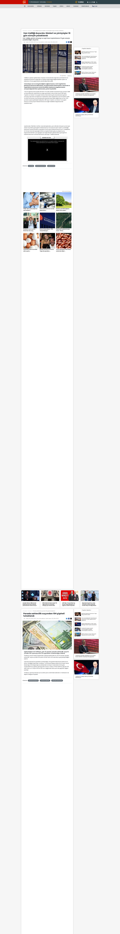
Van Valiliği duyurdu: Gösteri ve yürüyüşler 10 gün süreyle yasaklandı (48, 30)
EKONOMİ (47, 6)
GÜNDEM (39, 6)
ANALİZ (68, 6)
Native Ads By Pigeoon (66, 191)
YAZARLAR (75, 6)
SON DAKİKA (31, 6)
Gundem (30, 30)
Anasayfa (25, 30)
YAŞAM (54, 6)
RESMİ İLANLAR (85, 6)
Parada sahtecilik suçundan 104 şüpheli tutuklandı (44, 611)
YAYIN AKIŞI (42, 2)
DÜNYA (61, 6)
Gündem (30, 611)
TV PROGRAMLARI (34, 2)
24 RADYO (49, 2)
